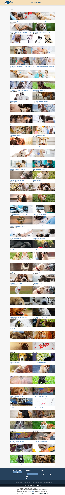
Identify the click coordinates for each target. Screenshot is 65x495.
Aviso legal (25, 485)
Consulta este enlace (31, 491)
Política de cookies (38, 485)
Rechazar (22, 493)
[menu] (63, 3)
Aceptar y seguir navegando (42, 493)
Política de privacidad (31, 485)
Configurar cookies (32, 493)
